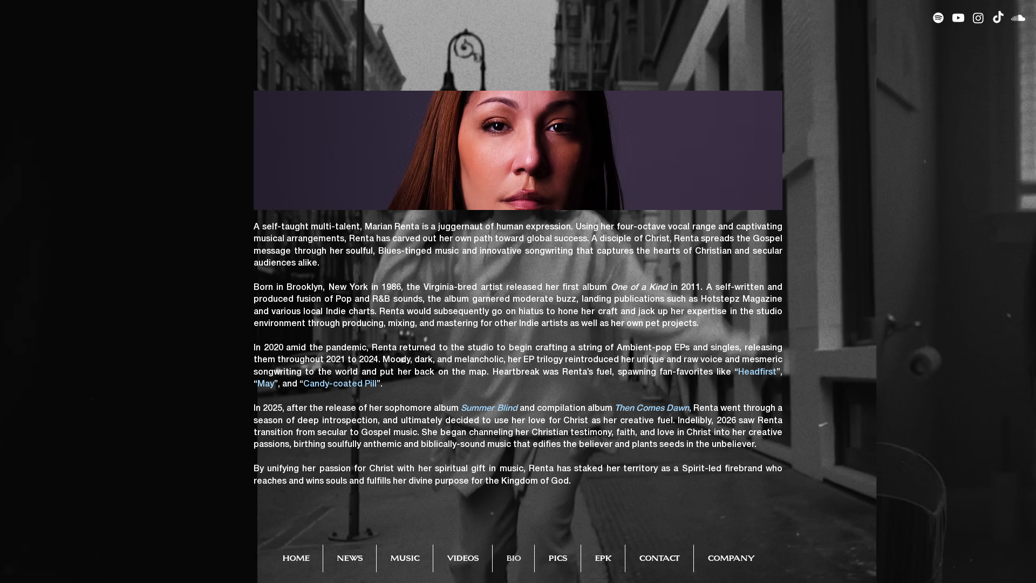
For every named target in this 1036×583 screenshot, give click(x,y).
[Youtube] (958, 18)
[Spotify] (938, 18)
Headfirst (757, 372)
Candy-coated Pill (340, 384)
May (265, 384)
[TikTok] (998, 18)
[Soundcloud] (1018, 18)
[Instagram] (978, 18)
